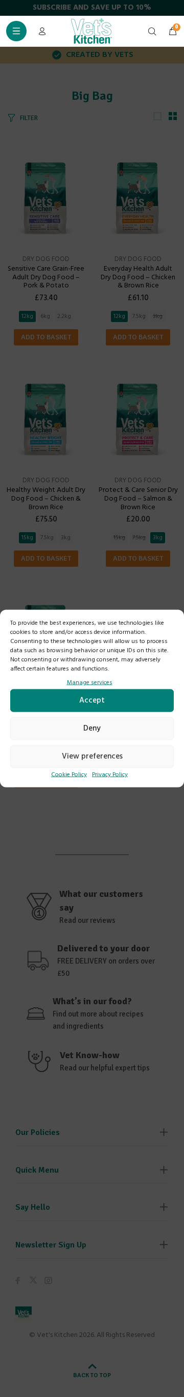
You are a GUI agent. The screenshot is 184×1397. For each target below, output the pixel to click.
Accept (92, 700)
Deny (92, 728)
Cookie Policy (69, 774)
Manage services (89, 683)
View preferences (92, 756)
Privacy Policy (110, 774)
